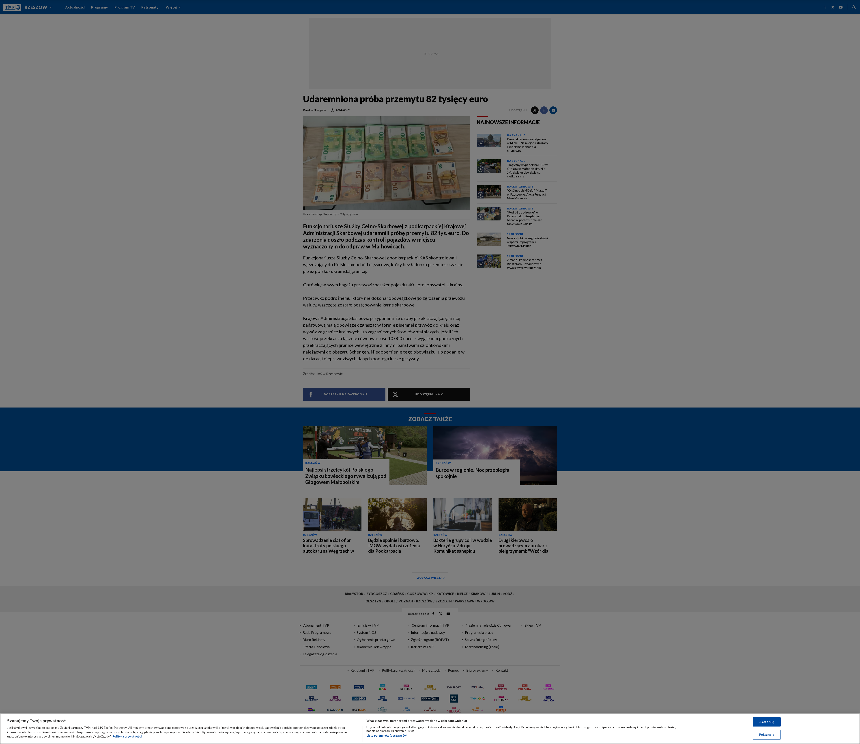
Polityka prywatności (127, 736)
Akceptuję (766, 722)
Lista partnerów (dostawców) (386, 735)
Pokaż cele (766, 734)
